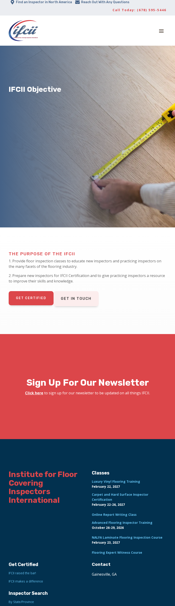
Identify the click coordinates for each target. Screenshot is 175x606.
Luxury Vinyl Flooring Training (116, 481)
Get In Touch (76, 298)
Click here (34, 392)
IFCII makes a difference (26, 581)
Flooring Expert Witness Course (117, 552)
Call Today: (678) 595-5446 (139, 10)
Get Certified (31, 298)
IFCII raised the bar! (22, 573)
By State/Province (21, 602)
